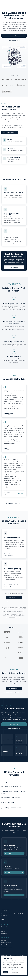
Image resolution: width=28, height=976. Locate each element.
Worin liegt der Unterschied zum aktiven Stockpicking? (11, 807)
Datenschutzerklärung (8, 969)
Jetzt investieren (14, 35)
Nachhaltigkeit (4, 944)
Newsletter (4, 933)
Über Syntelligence (6, 929)
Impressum (3, 940)
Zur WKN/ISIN (8, 853)
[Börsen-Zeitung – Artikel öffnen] (7, 79)
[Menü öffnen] (25, 2)
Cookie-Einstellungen (6, 947)
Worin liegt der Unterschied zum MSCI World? (13, 782)
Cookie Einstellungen (14, 972)
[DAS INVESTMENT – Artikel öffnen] (21, 79)
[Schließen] (25, 958)
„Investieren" (12, 617)
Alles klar (5, 972)
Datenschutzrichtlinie (6, 942)
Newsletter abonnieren (14, 688)
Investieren (4, 926)
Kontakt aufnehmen (10, 895)
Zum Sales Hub (14, 724)
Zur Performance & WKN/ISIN (13, 503)
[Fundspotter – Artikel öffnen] (7, 92)
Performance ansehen (8, 132)
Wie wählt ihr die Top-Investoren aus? (11, 786)
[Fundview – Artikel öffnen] (7, 85)
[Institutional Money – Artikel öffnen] (21, 85)
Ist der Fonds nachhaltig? (7, 802)
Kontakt (3, 931)
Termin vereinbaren (13, 728)
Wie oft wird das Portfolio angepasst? (11, 797)
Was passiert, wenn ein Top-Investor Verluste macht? (13, 792)
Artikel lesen (20, 414)
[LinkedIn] (2, 919)
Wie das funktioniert (13, 40)
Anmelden (7, 872)
